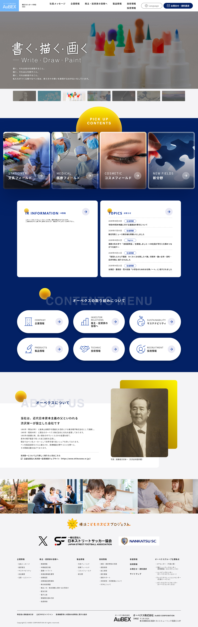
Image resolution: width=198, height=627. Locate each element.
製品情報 (117, 3)
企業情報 (75, 3)
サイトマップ (135, 574)
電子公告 (44, 595)
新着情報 (134, 559)
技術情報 (131, 3)
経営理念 (21, 567)
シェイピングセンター (167, 573)
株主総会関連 (46, 584)
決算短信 (44, 577)
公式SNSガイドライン (44, 614)
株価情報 (44, 564)
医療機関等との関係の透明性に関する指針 (71, 614)
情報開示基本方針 (47, 598)
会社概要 (21, 574)
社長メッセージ (58, 3)
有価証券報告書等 (47, 574)
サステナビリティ (24, 571)
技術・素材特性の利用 (109, 564)
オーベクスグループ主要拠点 (167, 559)
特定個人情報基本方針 (25, 614)
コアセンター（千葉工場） (166, 564)
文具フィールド (84, 564)
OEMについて (106, 584)
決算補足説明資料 (47, 581)
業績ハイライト (46, 571)
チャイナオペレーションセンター (168, 578)
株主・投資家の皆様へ (96, 3)
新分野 (80, 574)
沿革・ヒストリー (25, 577)
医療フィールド (84, 567)
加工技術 (104, 571)
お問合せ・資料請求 (138, 569)
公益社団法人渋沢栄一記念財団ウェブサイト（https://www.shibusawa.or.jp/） (58, 458)
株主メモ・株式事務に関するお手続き (55, 588)
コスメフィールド (84, 571)
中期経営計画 (46, 567)
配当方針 (44, 591)
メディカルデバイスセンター (167, 583)
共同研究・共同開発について (111, 581)
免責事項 (44, 601)
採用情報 (131, 7)
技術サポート (105, 577)
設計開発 (104, 574)
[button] (24, 95)
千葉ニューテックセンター (167, 568)
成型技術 (104, 567)
